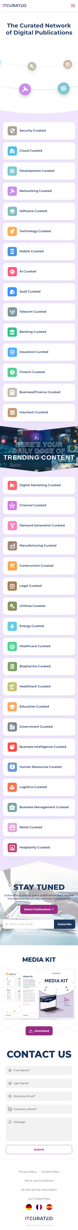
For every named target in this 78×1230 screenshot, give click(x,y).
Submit (39, 1149)
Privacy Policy (28, 1171)
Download (42, 1031)
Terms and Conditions (38, 1180)
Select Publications (37, 909)
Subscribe (65, 924)
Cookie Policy (50, 1171)
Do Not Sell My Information (39, 1189)
